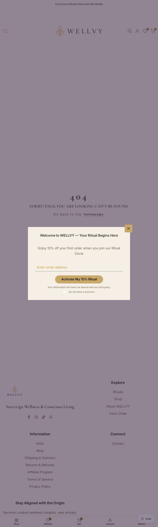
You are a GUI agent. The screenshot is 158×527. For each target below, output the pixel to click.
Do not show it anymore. (82, 291)
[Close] (128, 228)
